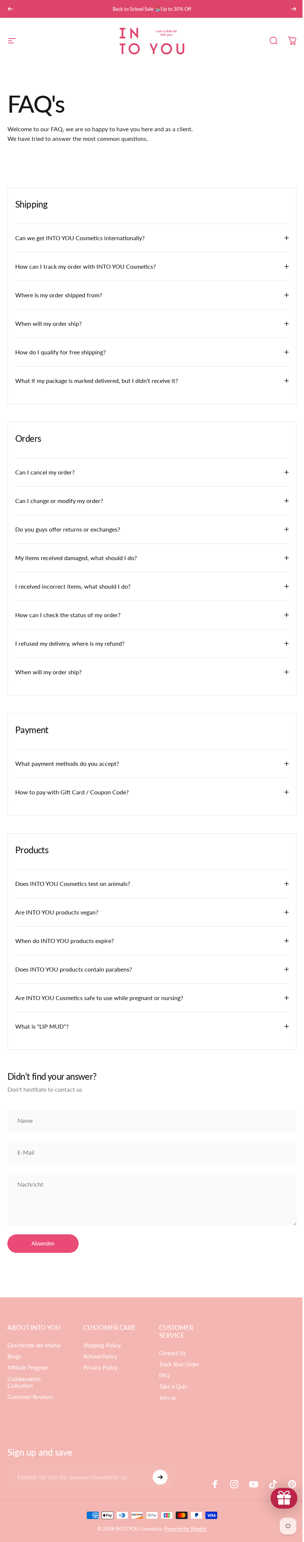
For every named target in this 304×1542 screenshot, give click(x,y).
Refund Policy (99, 1356)
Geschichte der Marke (34, 1345)
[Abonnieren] (158, 1477)
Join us (165, 1397)
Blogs (14, 1356)
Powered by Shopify (183, 1529)
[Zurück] (10, 9)
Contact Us (170, 1353)
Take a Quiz (170, 1386)
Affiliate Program (27, 1367)
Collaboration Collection (23, 1382)
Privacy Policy (99, 1367)
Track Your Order (176, 1364)
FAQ (161, 1375)
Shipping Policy (100, 1345)
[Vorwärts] (293, 9)
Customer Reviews (30, 1397)
